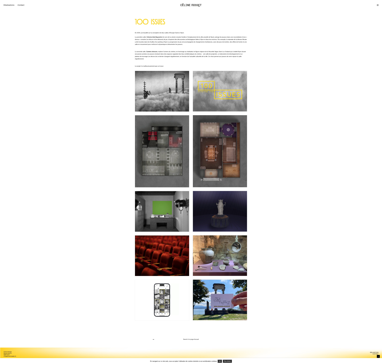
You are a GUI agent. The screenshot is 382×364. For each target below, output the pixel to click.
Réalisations (9, 5)
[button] (377, 5)
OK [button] (220, 361)
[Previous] (167, 339)
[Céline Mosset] (190, 5)
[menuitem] (10, 5)
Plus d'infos (227, 361)
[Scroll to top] (378, 356)
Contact (21, 5)
